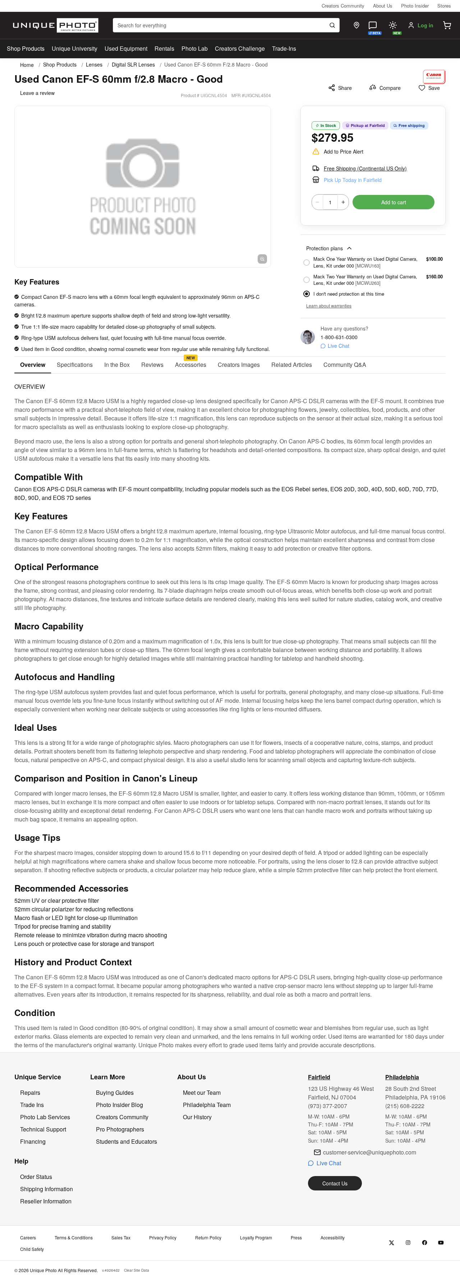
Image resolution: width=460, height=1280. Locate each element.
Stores (444, 5)
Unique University (74, 48)
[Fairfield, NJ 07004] (356, 25)
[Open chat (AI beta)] (372, 25)
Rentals (164, 48)
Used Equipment (126, 48)
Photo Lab (194, 48)
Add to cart (393, 202)
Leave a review (37, 92)
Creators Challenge (240, 48)
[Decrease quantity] (317, 202)
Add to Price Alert (343, 151)
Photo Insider (415, 5)
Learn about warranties (328, 305)
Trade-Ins (284, 48)
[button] (447, 25)
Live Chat (338, 345)
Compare (390, 87)
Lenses (94, 65)
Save (434, 87)
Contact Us (335, 1183)
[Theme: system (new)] (392, 25)
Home (27, 64)
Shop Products (26, 48)
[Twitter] (391, 1242)
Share (345, 87)
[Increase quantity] (343, 202)
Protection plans (324, 248)
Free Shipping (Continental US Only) (365, 168)
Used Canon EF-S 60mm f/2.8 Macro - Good (216, 65)
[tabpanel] (230, 711)
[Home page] (54, 25)
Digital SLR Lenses (133, 65)
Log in (425, 25)
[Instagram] (408, 1242)
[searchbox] (226, 25)
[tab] (32, 365)
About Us (382, 5)
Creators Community (343, 5)
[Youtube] (441, 1242)
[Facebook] (424, 1242)
